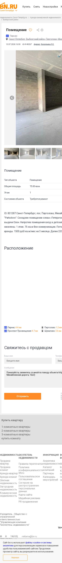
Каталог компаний (48, 468)
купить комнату (11, 438)
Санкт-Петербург (7, 10)
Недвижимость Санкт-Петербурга (13, 18)
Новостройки (50, 6)
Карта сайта (25, 494)
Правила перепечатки (31, 463)
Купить (26, 6)
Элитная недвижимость (8, 482)
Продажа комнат (5, 468)
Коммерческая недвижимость (8, 494)
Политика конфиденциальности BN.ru (31, 470)
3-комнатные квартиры (16, 434)
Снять (36, 6)
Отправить (23, 396)
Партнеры (48, 473)
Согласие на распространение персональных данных (29, 487)
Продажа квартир (5, 462)
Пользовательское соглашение (29, 478)
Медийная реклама (29, 498)
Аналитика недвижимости (51, 462)
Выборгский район (10, 20)
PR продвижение (28, 501)
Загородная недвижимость (8, 488)
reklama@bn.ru (29, 536)
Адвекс (37, 44)
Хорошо (15, 557)
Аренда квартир (9, 473)
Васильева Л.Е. (47, 44)
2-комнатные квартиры (16, 430)
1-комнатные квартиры (16, 426)
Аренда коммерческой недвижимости (45, 18)
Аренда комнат (8, 476)
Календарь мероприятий (50, 478)
